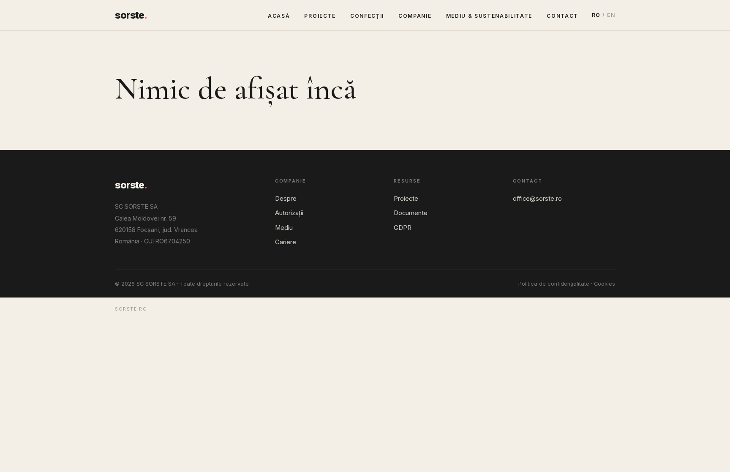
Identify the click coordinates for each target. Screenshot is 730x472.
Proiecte (319, 16)
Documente (411, 213)
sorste (131, 15)
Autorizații (289, 213)
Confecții (367, 16)
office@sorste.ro (537, 198)
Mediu (284, 228)
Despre (286, 198)
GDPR (402, 228)
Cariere (285, 242)
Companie (414, 16)
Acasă (279, 16)
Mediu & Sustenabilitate (489, 16)
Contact (562, 16)
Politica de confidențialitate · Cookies (566, 284)
